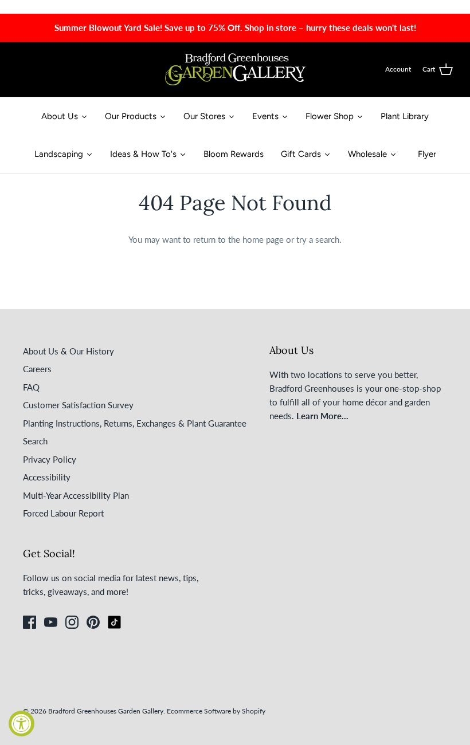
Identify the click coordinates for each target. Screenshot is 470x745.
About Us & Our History (68, 351)
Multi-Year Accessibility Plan (76, 495)
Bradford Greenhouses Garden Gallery (105, 711)
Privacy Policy (49, 459)
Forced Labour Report (63, 513)
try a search (317, 239)
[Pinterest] (93, 622)
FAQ (31, 387)
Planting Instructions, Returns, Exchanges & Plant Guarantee (134, 423)
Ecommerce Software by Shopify (216, 711)
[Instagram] (72, 622)
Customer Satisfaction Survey (78, 405)
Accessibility (46, 477)
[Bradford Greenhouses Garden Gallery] (235, 69)
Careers (37, 369)
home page (263, 239)
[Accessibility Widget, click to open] (21, 723)
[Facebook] (29, 622)
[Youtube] (50, 622)
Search (35, 441)
